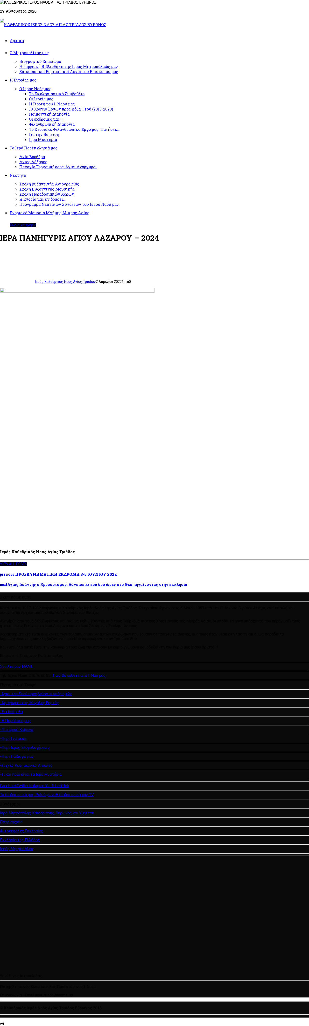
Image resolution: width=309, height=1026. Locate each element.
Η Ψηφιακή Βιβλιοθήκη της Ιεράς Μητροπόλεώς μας (68, 66)
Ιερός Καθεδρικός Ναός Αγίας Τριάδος (65, 281)
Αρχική (17, 40)
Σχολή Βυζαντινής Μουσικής (47, 189)
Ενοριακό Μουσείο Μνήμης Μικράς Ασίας (49, 212)
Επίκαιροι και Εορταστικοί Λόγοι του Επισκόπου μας (68, 71)
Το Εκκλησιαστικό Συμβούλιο (56, 93)
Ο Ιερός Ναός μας (35, 88)
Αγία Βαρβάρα (32, 156)
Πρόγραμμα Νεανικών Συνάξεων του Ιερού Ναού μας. (69, 204)
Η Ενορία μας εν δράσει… (42, 199)
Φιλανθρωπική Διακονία (52, 124)
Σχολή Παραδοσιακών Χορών (46, 194)
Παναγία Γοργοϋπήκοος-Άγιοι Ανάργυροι (58, 166)
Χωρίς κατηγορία (23, 225)
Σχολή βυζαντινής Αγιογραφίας (49, 183)
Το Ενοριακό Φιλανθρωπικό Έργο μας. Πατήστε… (74, 129)
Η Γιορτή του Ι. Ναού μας (52, 103)
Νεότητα (18, 175)
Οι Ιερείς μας (41, 98)
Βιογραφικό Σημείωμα (40, 61)
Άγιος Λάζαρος (33, 161)
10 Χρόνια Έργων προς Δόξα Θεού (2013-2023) (71, 108)
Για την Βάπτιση (44, 134)
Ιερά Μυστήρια (43, 139)
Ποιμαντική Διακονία (49, 114)
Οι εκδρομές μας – (46, 119)
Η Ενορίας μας (23, 79)
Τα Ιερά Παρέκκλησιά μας (33, 147)
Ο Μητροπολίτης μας (29, 52)
